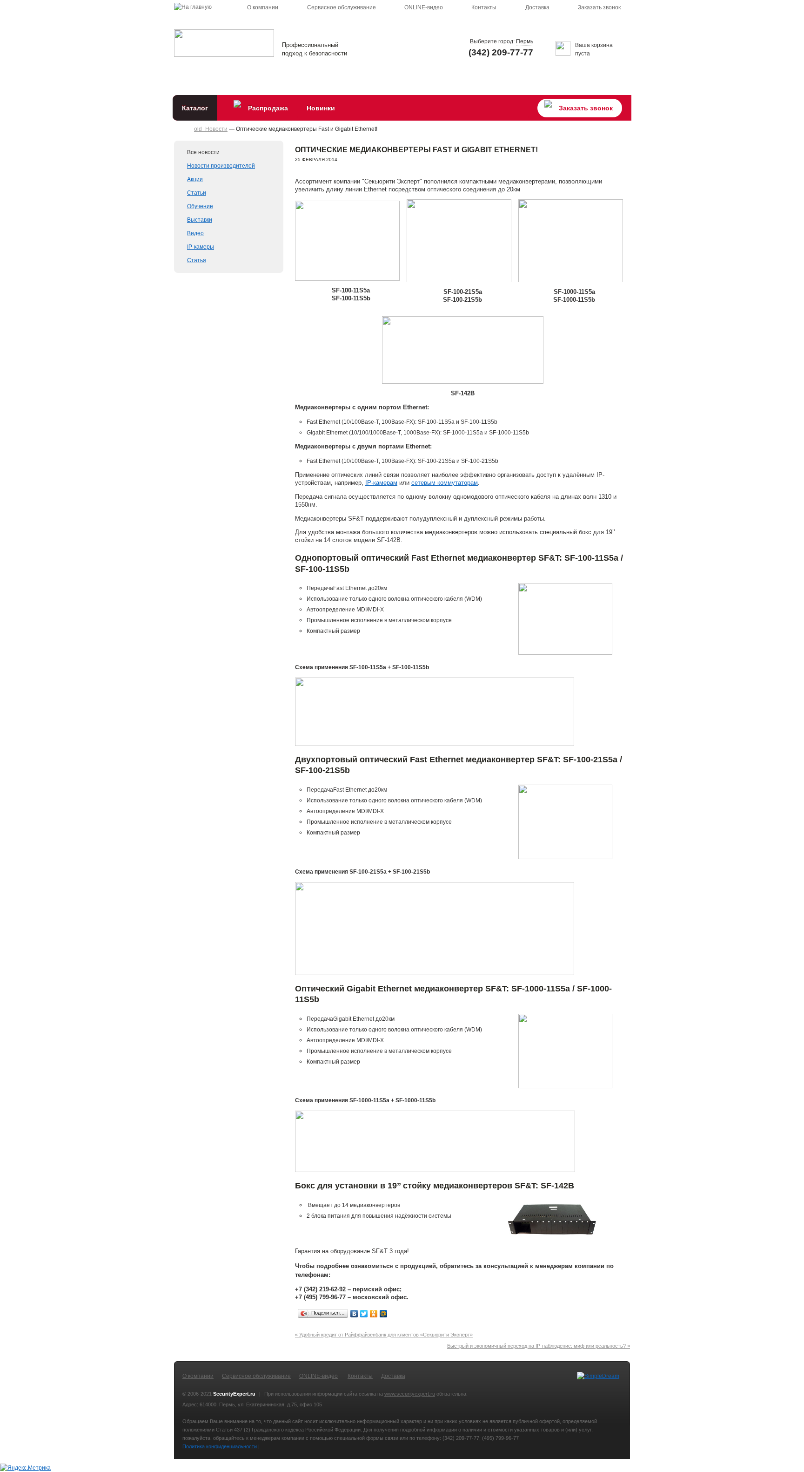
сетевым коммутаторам (444, 482)
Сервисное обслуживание (341, 7)
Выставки (199, 220)
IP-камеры (200, 247)
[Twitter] (364, 1314)
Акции (195, 179)
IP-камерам (381, 482)
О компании (262, 7)
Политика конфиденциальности (219, 1446)
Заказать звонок (599, 7)
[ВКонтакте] (354, 1314)
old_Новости (211, 129)
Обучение (200, 206)
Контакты (483, 7)
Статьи (196, 193)
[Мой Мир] (384, 1314)
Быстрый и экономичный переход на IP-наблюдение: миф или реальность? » (538, 1346)
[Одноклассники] (374, 1314)
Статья (196, 260)
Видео (195, 233)
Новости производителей (221, 166)
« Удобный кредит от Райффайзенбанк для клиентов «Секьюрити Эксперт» (384, 1334)
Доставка (537, 7)
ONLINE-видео (423, 7)
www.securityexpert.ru (409, 1394)
